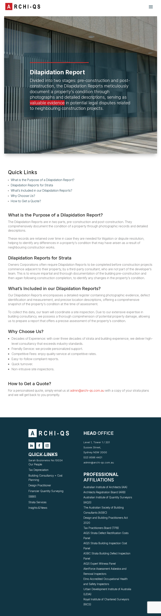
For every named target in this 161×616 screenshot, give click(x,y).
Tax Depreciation (38, 469)
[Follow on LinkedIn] (31, 445)
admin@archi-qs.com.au (87, 390)
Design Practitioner (39, 485)
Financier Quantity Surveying (45, 491)
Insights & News (37, 507)
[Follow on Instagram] (47, 445)
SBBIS (32, 496)
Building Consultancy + (42, 475)
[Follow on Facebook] (39, 445)
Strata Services (37, 502)
